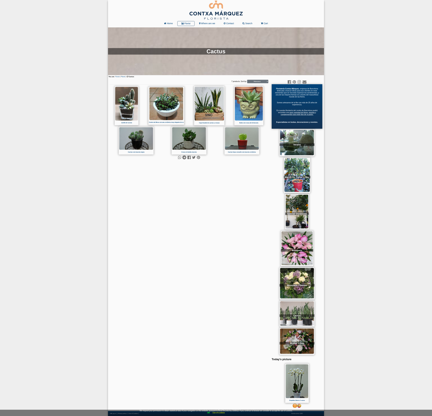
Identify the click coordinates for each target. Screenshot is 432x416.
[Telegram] (184, 157)
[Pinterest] (198, 157)
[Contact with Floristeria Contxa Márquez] (304, 82)
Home (169, 23)
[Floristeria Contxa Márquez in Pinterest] (294, 82)
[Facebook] (189, 157)
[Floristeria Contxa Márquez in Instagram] (299, 82)
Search (248, 23)
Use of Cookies (219, 413)
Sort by (243, 81)
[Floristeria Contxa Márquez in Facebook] (289, 82)
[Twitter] (194, 157)
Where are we (207, 23)
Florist (187, 23)
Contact (230, 23)
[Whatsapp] (179, 157)
